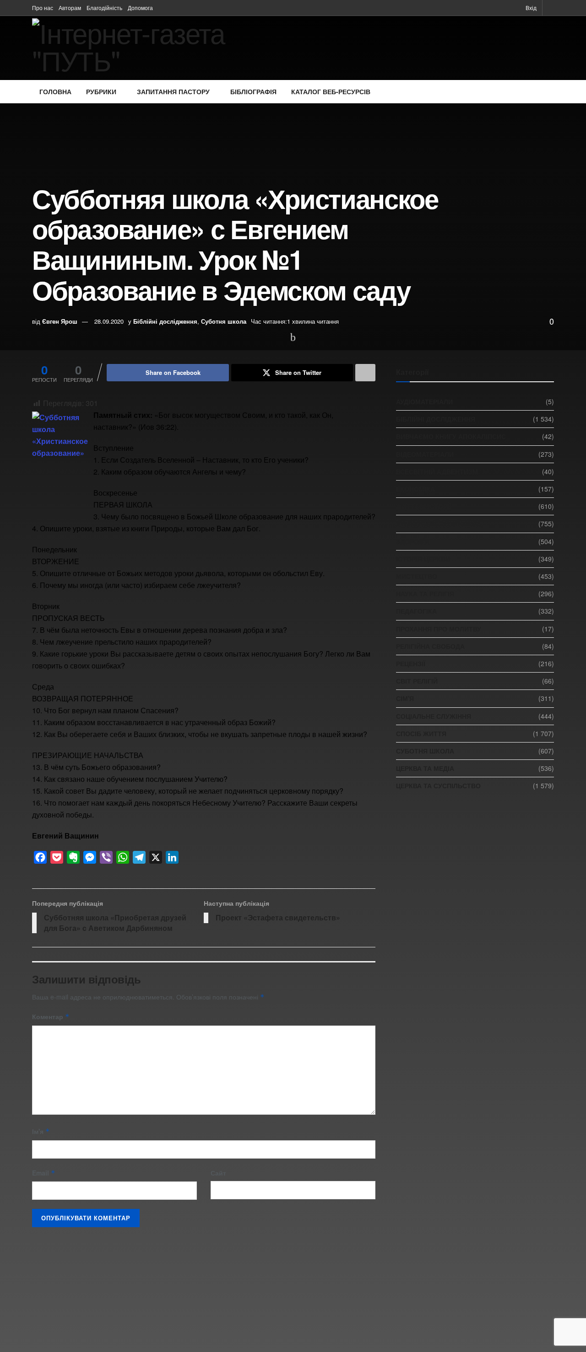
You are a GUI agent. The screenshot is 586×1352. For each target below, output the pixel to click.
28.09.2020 (109, 321)
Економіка (415, 488)
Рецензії (410, 663)
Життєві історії (423, 506)
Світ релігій (417, 680)
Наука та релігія (425, 593)
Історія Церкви (423, 558)
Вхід (530, 7)
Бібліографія (253, 91)
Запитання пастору (173, 91)
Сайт (218, 1172)
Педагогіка (416, 610)
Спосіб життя (421, 733)
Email (43, 1172)
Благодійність (104, 7)
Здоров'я (412, 541)
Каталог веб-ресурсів (330, 91)
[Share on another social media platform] (365, 372)
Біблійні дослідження (165, 321)
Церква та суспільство (438, 785)
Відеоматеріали (425, 454)
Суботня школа (223, 321)
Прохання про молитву (438, 628)
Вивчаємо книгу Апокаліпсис (451, 436)
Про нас (42, 7)
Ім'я (41, 1131)
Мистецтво (416, 576)
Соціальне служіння (433, 716)
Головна (55, 91)
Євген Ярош (59, 321)
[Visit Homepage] (154, 48)
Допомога (140, 7)
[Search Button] (551, 8)
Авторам (70, 7)
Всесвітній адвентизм (437, 471)
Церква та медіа (425, 768)
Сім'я (405, 698)
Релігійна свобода (430, 646)
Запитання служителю (438, 523)
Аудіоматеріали (424, 401)
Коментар (51, 1016)
